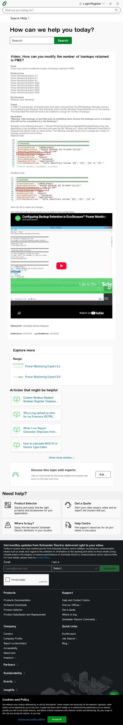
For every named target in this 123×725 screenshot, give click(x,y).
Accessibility (10, 648)
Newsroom (9, 653)
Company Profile (13, 638)
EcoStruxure (69, 633)
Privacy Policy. (43, 557)
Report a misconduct (15, 643)
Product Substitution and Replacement (25, 614)
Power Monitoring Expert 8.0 (42, 376)
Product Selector (13, 609)
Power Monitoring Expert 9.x (42, 366)
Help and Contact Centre (76, 600)
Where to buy (69, 614)
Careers (8, 633)
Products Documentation (17, 600)
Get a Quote (68, 609)
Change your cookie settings (31, 719)
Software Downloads (15, 605)
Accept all (57, 719)
